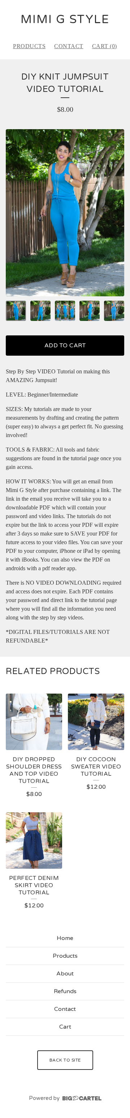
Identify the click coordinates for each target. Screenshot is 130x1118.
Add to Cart (65, 345)
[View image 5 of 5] (114, 311)
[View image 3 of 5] (65, 311)
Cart (65, 1026)
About (65, 973)
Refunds (65, 991)
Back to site (65, 1060)
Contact (68, 46)
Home (65, 938)
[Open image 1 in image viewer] (65, 212)
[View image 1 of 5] (16, 311)
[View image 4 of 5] (89, 311)
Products (29, 46)
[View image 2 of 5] (40, 311)
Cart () (104, 46)
